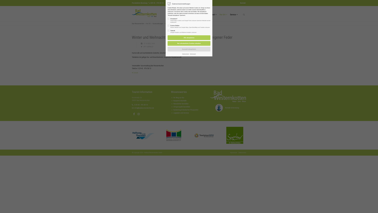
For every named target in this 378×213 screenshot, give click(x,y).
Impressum (193, 54)
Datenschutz (185, 54)
